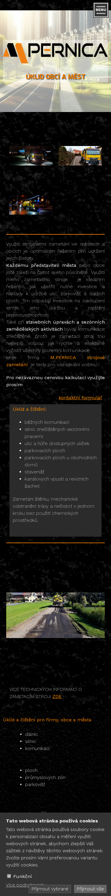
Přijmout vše (90, 889)
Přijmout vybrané (49, 889)
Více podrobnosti (25, 885)
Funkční (22, 876)
